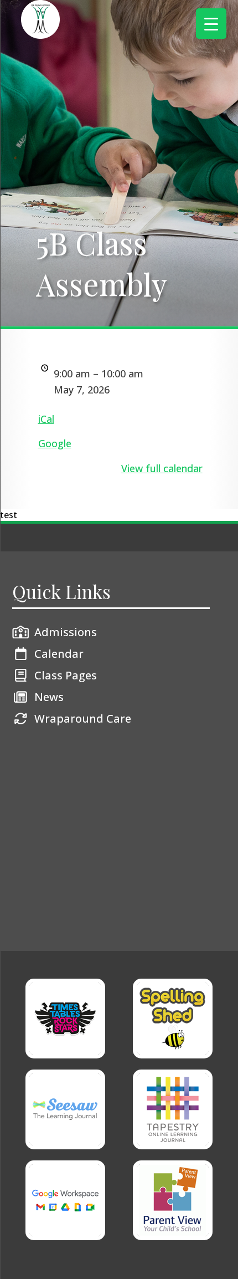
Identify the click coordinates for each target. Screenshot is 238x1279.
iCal (46, 419)
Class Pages (65, 675)
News (49, 696)
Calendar (59, 653)
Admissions (65, 632)
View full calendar (162, 468)
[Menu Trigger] (211, 23)
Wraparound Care (82, 718)
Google (54, 443)
